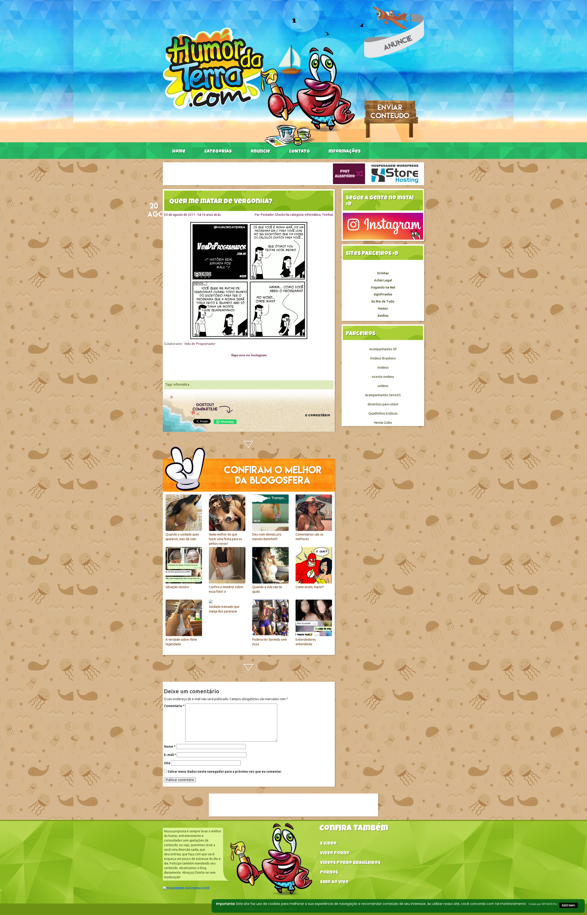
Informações (345, 151)
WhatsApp (225, 421)
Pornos (329, 873)
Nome (169, 746)
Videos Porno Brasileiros (350, 863)
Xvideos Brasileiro (383, 358)
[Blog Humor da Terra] (259, 87)
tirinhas (383, 273)
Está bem (568, 905)
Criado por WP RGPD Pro (543, 904)
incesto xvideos (383, 377)
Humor (383, 308)
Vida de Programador (199, 343)
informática (313, 214)
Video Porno (334, 853)
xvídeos (382, 386)
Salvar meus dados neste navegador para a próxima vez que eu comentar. (225, 771)
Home (179, 151)
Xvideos (383, 367)
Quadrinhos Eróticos (383, 413)
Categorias (218, 151)
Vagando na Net (383, 287)
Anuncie (260, 151)
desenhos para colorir (383, 404)
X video (328, 844)
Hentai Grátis (383, 422)
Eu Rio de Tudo (382, 301)
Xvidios (382, 315)
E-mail (170, 755)
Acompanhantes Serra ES (383, 395)
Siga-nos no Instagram (249, 355)
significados (383, 294)
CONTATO (299, 151)
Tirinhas (327, 214)
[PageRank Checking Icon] (186, 889)
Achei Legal (383, 280)
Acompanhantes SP (383, 349)
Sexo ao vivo (334, 882)
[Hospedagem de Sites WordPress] (395, 173)
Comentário (174, 706)
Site (167, 763)
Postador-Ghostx (273, 214)
